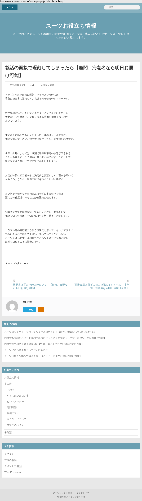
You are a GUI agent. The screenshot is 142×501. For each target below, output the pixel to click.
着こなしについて (16, 419)
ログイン (9, 454)
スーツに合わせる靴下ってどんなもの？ (26, 350)
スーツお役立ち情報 (71, 26)
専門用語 (12, 407)
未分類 (8, 432)
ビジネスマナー (15, 401)
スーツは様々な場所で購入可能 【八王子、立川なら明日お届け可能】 (43, 356)
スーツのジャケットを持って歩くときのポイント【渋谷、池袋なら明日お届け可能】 (50, 331)
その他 (10, 389)
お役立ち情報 (47, 85)
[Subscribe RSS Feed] (41, 309)
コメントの (13, 466)
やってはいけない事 (18, 395)
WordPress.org (12, 472)
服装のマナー (14, 413)
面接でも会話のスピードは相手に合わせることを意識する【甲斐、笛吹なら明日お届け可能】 (55, 337)
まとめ (8, 383)
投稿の (10, 460)
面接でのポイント (16, 425)
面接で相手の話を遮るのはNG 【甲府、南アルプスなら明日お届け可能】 (44, 344)
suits (32, 85)
